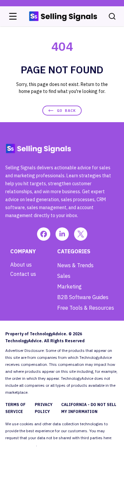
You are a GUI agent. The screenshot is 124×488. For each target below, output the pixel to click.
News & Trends (75, 265)
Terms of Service (15, 408)
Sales (63, 276)
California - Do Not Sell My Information (88, 408)
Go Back (66, 110)
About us (21, 264)
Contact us (23, 274)
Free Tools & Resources (85, 307)
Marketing (69, 286)
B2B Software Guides (82, 297)
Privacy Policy (44, 408)
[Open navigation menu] (13, 16)
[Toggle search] (112, 16)
